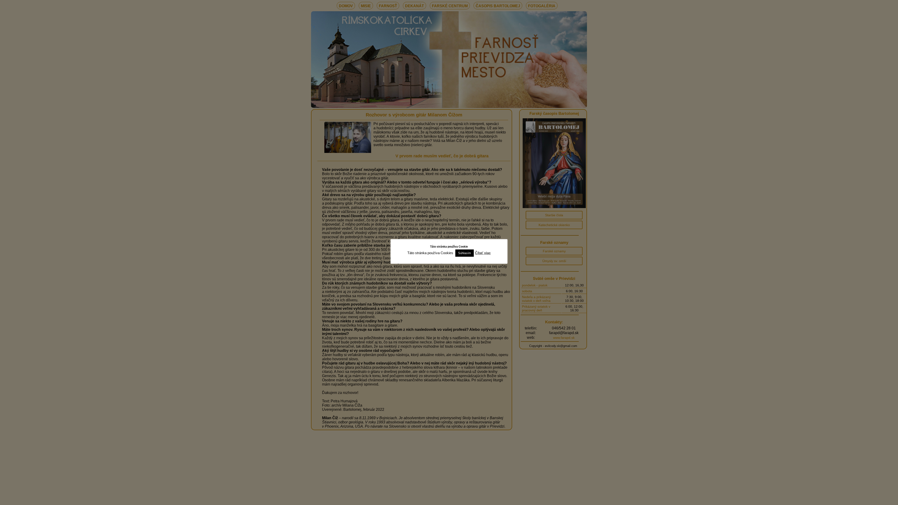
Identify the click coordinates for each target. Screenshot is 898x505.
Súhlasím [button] (464, 253)
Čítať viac (483, 253)
